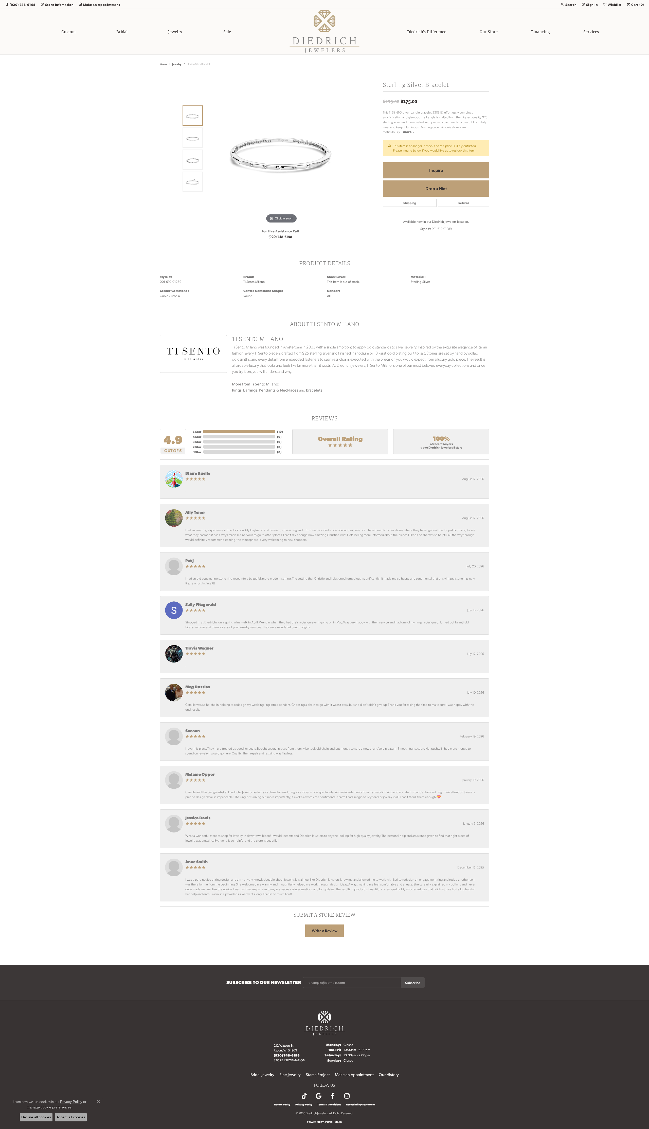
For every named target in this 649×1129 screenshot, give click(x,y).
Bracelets (314, 390)
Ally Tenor (195, 512)
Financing (540, 31)
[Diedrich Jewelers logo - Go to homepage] (324, 31)
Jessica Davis (197, 817)
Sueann (192, 730)
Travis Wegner (199, 648)
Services (591, 31)
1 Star (197, 452)
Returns (463, 203)
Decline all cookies (36, 1117)
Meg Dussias (197, 686)
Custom (68, 31)
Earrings (250, 390)
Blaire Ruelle (197, 473)
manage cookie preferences (49, 1107)
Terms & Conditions (329, 1104)
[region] (281, 148)
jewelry (177, 64)
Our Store (489, 31)
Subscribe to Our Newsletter (263, 982)
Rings (237, 390)
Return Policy (282, 1104)
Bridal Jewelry (262, 1074)
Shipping (409, 203)
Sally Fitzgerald (200, 604)
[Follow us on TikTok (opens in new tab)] (304, 1096)
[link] (20, 4)
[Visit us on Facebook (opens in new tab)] (333, 1096)
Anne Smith (196, 861)
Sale (227, 31)
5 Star (197, 432)
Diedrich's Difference (426, 31)
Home (163, 64)
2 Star (197, 447)
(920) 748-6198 (280, 236)
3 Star (197, 442)
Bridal (122, 31)
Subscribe (412, 982)
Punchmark (333, 1121)
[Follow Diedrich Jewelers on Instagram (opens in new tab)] (347, 1096)
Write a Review (324, 930)
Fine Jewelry (290, 1074)
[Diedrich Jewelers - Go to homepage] (324, 1022)
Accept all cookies (71, 1117)
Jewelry (175, 31)
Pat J (189, 560)
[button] (568, 4)
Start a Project (318, 1074)
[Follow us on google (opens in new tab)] (318, 1096)
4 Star (197, 437)
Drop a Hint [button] (436, 188)
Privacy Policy (303, 1104)
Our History (389, 1074)
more (407, 131)
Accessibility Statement (360, 1104)
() (280, 432)
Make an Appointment (354, 1074)
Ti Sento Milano (254, 282)
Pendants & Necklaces (278, 390)
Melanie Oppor (200, 774)
